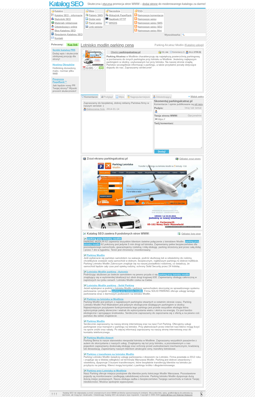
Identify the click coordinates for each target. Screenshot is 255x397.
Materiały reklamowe (66, 23)
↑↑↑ (54, 393)
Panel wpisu (95, 23)
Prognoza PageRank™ (60, 80)
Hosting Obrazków (63, 64)
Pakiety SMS (96, 15)
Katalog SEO (66, 4)
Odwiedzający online (66, 26)
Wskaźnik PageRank (120, 15)
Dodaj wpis (95, 19)
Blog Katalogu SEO (65, 30)
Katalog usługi (194, 45)
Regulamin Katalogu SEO (69, 34)
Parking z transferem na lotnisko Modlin (110, 354)
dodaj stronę (150, 3)
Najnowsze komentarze (150, 15)
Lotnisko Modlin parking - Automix (107, 271)
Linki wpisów (96, 26)
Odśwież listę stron (191, 233)
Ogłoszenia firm (95, 109)
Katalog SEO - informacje (68, 15)
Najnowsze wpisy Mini (150, 30)
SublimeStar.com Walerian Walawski (176, 395)
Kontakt (59, 38)
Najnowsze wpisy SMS (150, 23)
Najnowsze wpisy (147, 19)
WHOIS (113, 23)
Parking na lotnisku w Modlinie (105, 299)
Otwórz (126, 52)
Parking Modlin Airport (100, 337)
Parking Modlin (96, 255)
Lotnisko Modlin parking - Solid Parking (110, 285)
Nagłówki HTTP (117, 19)
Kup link (73, 44)
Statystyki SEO (63, 19)
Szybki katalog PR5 (64, 50)
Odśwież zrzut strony (190, 158)
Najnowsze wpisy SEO (150, 26)
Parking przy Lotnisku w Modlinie (106, 370)
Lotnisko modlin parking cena (107, 45)
